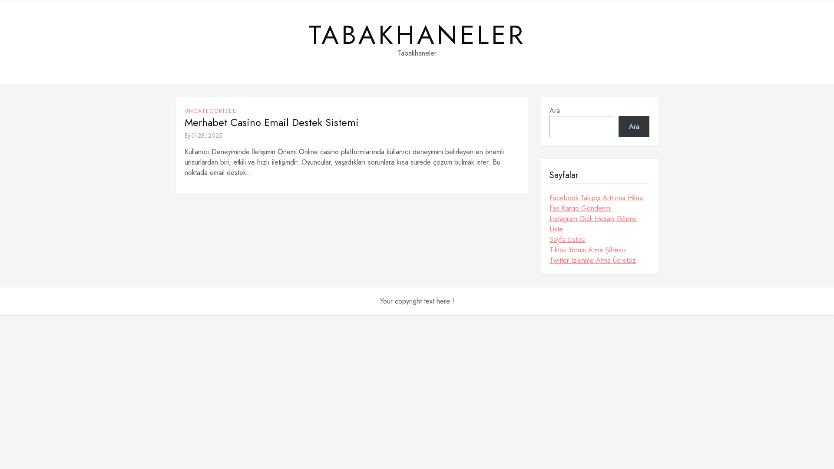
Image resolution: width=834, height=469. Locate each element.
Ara (554, 111)
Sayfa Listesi (567, 239)
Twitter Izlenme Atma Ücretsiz (592, 260)
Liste (556, 229)
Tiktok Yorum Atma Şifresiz (587, 250)
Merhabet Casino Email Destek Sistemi (272, 122)
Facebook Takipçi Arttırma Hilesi (596, 198)
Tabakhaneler (417, 35)
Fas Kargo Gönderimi (580, 208)
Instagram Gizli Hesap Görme (593, 219)
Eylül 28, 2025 (203, 135)
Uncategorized (211, 111)
